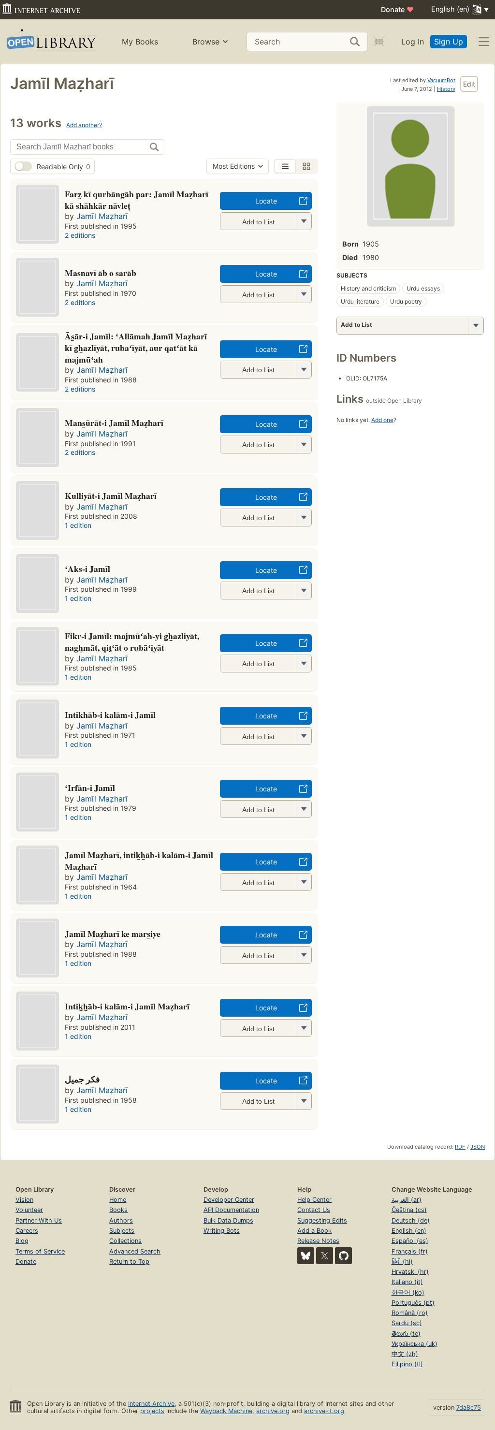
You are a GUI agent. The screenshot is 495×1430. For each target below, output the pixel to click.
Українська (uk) (414, 1343)
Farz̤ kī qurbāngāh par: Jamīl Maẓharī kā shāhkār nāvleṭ (136, 200)
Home (117, 1199)
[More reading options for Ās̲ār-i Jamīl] (303, 370)
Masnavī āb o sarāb (100, 272)
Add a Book (314, 1230)
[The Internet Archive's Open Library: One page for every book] (50, 41)
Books (118, 1209)
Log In (412, 41)
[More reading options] (475, 326)
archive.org (273, 1411)
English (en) (409, 1230)
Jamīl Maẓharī (102, 216)
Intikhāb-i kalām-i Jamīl (110, 714)
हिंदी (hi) (402, 1261)
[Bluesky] (305, 1255)
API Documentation (231, 1209)
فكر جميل (82, 1079)
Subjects (121, 1230)
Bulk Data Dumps (228, 1220)
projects (152, 1411)
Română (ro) (410, 1312)
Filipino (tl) (407, 1364)
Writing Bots (222, 1230)
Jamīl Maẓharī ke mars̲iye (112, 933)
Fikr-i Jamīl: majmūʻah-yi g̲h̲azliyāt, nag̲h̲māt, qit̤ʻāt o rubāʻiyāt (132, 641)
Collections (125, 1240)
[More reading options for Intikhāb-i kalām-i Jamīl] (303, 736)
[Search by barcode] (379, 41)
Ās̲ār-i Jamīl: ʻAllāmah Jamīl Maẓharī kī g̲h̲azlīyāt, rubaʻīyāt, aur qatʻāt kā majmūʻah (136, 347)
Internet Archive (151, 1403)
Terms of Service (40, 1251)
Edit (469, 84)
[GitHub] (343, 1255)
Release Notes (318, 1240)
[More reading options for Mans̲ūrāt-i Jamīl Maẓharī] (303, 444)
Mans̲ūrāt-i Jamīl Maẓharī (114, 422)
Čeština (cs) (409, 1209)
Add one (382, 419)
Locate (266, 201)
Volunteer (29, 1209)
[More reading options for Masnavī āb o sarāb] (303, 294)
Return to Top (129, 1261)
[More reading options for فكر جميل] (303, 1101)
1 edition (78, 525)
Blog (22, 1240)
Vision (24, 1199)
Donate (397, 9)
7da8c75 (468, 1407)
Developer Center (229, 1199)
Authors (121, 1220)
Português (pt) (413, 1302)
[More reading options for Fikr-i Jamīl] (303, 663)
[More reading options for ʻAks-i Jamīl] (303, 590)
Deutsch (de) (411, 1220)
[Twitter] (324, 1255)
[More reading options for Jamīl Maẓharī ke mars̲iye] (303, 955)
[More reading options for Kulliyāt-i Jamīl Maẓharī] (303, 517)
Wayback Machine (226, 1411)
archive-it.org (324, 1411)
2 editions (80, 235)
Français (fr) (410, 1251)
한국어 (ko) (408, 1292)
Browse (205, 41)
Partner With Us (38, 1220)
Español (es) (410, 1240)
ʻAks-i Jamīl (87, 568)
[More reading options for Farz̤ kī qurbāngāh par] (303, 221)
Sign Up (448, 41)
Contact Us (313, 1209)
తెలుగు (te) (406, 1333)
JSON (477, 1146)
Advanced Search (134, 1251)
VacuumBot (441, 80)
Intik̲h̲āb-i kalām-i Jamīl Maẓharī (127, 1006)
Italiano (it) (407, 1281)
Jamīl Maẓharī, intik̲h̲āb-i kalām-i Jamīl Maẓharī (139, 860)
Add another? (84, 125)
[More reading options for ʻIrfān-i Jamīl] (303, 809)
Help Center (314, 1199)
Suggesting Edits (322, 1220)
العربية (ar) (407, 1199)
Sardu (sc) (407, 1323)
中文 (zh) (405, 1353)
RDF (460, 1146)
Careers (26, 1230)
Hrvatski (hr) (410, 1271)
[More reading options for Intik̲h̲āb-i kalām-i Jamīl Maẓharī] (303, 1028)
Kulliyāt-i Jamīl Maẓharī (111, 495)
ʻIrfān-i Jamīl (90, 787)
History (446, 89)
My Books (140, 41)
